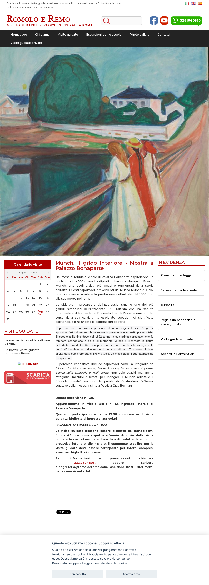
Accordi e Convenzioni (178, 354)
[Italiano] (187, 3)
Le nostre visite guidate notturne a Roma (21, 351)
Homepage (19, 34)
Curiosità (167, 305)
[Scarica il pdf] (27, 380)
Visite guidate (68, 34)
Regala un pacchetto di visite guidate (178, 322)
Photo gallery (139, 34)
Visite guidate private (26, 43)
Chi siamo (42, 34)
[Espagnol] (200, 3)
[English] (193, 3)
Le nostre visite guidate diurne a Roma (27, 342)
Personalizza (61, 563)
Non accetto (78, 574)
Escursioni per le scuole (103, 34)
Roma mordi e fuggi (176, 275)
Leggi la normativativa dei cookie (104, 563)
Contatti (164, 34)
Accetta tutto (131, 574)
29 (40, 312)
